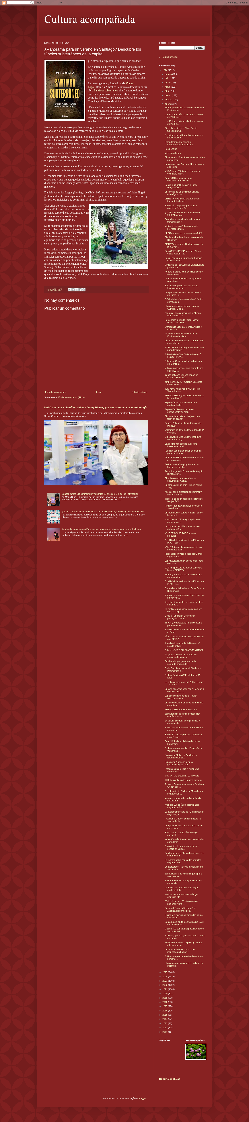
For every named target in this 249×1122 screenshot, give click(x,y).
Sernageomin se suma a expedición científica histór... (182, 715)
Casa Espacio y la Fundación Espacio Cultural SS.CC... (183, 259)
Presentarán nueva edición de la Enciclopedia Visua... (181, 335)
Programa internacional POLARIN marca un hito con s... (181, 655)
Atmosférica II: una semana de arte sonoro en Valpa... (182, 847)
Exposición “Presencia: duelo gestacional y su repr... (179, 410)
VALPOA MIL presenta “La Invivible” (182, 775)
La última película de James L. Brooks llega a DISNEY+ (183, 569)
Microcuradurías (173, 153)
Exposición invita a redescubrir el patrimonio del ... (181, 403)
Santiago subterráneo (106, 90)
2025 (165, 972)
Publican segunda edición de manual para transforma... (183, 452)
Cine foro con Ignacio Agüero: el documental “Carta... (180, 479)
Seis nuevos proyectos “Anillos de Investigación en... (181, 286)
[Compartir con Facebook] (80, 289)
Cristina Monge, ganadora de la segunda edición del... (180, 662)
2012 (165, 1027)
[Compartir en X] (77, 289)
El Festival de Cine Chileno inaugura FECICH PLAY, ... (183, 438)
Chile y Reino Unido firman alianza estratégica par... (182, 193)
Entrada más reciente (55, 392)
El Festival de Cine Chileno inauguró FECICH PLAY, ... (183, 355)
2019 (165, 998)
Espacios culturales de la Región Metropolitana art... (181, 697)
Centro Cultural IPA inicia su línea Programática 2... (181, 186)
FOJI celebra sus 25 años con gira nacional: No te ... (181, 902)
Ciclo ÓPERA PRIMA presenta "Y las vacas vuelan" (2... (183, 252)
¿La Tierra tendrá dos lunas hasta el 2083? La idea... (182, 213)
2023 (165, 981)
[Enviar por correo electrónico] (70, 289)
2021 (165, 989)
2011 (165, 1032)
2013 (165, 1023)
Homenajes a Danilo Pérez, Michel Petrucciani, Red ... (182, 321)
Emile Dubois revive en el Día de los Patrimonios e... (183, 669)
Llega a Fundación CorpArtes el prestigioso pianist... (180, 617)
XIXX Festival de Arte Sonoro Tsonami (183, 780)
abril (167, 91)
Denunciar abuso (169, 1078)
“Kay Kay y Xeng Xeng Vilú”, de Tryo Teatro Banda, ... (183, 390)
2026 (165, 70)
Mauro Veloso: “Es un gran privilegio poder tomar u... (183, 520)
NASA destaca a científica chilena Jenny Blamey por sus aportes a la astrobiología (95, 407)
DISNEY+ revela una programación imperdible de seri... (182, 200)
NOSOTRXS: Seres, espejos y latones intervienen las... (183, 943)
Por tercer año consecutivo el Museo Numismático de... (183, 314)
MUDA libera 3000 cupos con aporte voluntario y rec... (183, 172)
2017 (165, 1006)
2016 (165, 1010)
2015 (165, 1015)
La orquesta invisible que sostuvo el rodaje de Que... (182, 527)
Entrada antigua (139, 392)
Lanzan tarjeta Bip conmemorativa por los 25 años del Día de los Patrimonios (100, 494)
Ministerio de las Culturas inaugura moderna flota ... (182, 888)
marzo (168, 95)
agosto (168, 74)
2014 (165, 1019)
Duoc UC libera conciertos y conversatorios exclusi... (178, 179)
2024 (165, 976)
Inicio (99, 392)
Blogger (142, 1098)
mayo (168, 87)
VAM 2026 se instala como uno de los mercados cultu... (183, 548)
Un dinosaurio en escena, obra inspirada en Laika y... (180, 950)
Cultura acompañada (89, 18)
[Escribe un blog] (73, 289)
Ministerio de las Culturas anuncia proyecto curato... (181, 227)
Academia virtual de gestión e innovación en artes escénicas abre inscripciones (101, 529)
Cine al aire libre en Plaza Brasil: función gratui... (181, 129)
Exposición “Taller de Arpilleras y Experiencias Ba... (181, 756)
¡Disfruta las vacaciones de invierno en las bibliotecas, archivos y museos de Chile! (103, 511)
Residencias (171, 149)
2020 (165, 993)
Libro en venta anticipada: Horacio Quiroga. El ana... (182, 307)
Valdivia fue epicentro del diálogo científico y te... (181, 895)
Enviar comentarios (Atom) (71, 397)
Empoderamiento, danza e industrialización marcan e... (180, 143)
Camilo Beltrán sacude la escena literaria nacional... (181, 445)
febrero (169, 99)
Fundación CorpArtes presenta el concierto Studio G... (181, 206)
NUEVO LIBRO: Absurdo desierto (181, 709)
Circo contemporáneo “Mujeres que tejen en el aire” (182, 417)
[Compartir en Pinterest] (83, 289)
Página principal (170, 57)
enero (168, 104)
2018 (165, 1002)
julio (167, 78)
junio (167, 82)
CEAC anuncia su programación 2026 (183, 233)
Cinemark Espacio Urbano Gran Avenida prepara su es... (180, 909)
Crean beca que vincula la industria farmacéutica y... (182, 220)
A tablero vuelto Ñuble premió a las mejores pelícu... (182, 806)
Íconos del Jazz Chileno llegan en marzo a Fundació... (181, 376)
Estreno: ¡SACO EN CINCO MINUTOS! (184, 650)
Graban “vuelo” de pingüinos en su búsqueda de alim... (182, 465)
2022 (165, 985)
